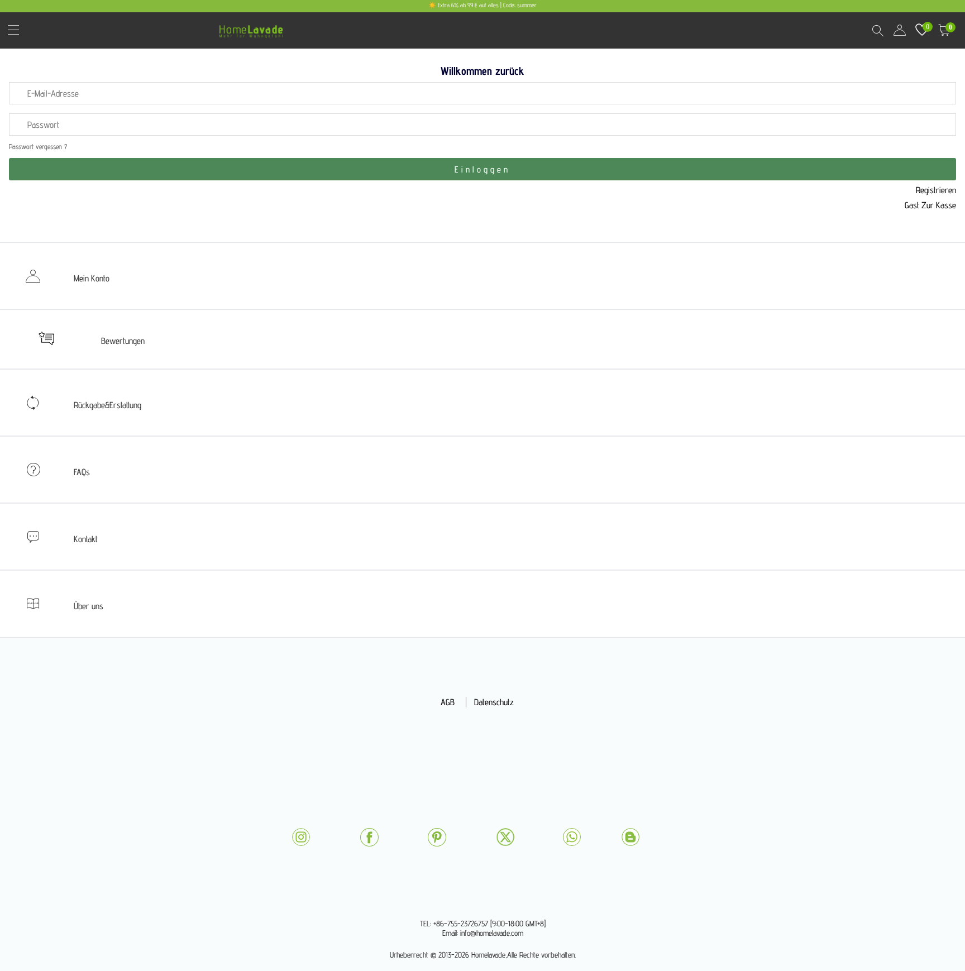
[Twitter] (505, 837)
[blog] (630, 837)
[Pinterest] (436, 837)
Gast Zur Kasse (930, 205)
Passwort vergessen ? (38, 146)
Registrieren (936, 190)
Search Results (877, 30)
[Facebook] (369, 837)
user (899, 30)
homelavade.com (254, 27)
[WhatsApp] (572, 837)
